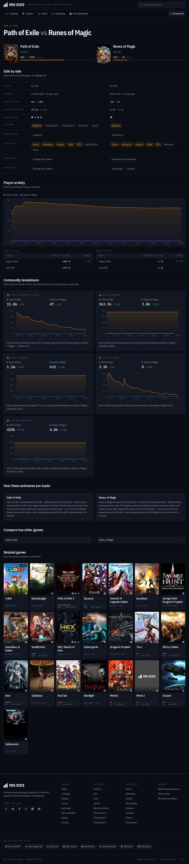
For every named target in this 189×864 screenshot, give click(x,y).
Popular (29, 13)
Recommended (80, 13)
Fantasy (60, 144)
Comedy (129, 813)
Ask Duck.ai (146, 846)
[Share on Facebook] (19, 808)
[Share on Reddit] (13, 808)
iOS (95, 793)
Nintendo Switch (101, 808)
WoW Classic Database (169, 789)
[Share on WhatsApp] (26, 808)
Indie (70, 144)
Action (36, 144)
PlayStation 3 (100, 817)
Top (183, 859)
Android (97, 789)
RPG (79, 144)
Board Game (131, 803)
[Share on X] (6, 808)
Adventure (48, 144)
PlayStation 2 (100, 813)
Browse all (178, 13)
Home (64, 789)
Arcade (129, 798)
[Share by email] (39, 808)
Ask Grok (54, 846)
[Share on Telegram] (32, 808)
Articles (65, 822)
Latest (44, 13)
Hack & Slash (91, 144)
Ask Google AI (35, 846)
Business (130, 808)
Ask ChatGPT (14, 846)
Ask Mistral (89, 846)
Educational (131, 822)
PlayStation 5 (68, 125)
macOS (95, 125)
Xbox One (83, 125)
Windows (37, 125)
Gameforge (117, 168)
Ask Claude (71, 846)
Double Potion (34, 859)
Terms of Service (146, 859)
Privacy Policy (167, 859)
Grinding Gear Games (43, 159)
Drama (129, 817)
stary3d (130, 168)
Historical (168, 144)
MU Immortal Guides (167, 798)
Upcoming (60, 13)
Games (65, 817)
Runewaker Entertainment (124, 159)
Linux (96, 798)
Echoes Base (164, 793)
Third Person (117, 135)
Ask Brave (128, 846)
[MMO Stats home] (14, 5)
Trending (13, 13)
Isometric (37, 135)
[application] (94, 222)
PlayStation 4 (51, 125)
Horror (36, 150)
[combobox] (47, 540)
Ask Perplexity (109, 846)
